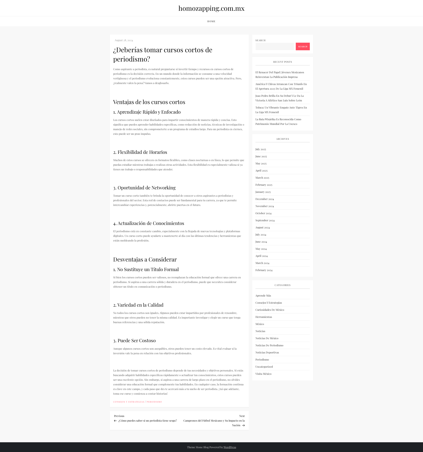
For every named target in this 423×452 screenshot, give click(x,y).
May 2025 (261, 163)
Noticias (260, 331)
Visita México (263, 373)
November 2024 (264, 206)
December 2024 (264, 199)
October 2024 (263, 213)
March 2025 (262, 177)
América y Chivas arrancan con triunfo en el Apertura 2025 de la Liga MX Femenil (281, 86)
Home (211, 21)
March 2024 (262, 263)
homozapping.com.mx (211, 8)
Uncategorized (264, 366)
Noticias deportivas (267, 352)
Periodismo (154, 402)
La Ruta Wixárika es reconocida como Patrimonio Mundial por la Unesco (278, 121)
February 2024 (263, 270)
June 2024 (261, 241)
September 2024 (265, 220)
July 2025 (260, 149)
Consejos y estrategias (128, 402)
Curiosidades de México (269, 309)
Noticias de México (266, 338)
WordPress (230, 447)
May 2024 (261, 248)
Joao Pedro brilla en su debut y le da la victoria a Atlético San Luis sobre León (279, 98)
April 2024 (261, 256)
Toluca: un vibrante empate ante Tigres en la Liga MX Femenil (281, 110)
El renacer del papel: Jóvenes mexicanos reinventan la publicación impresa (279, 74)
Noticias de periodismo (269, 345)
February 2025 (263, 184)
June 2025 (261, 156)
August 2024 (262, 227)
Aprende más (263, 295)
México (259, 324)
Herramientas (263, 317)
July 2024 (260, 234)
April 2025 (261, 170)
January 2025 (263, 192)
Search (260, 40)
